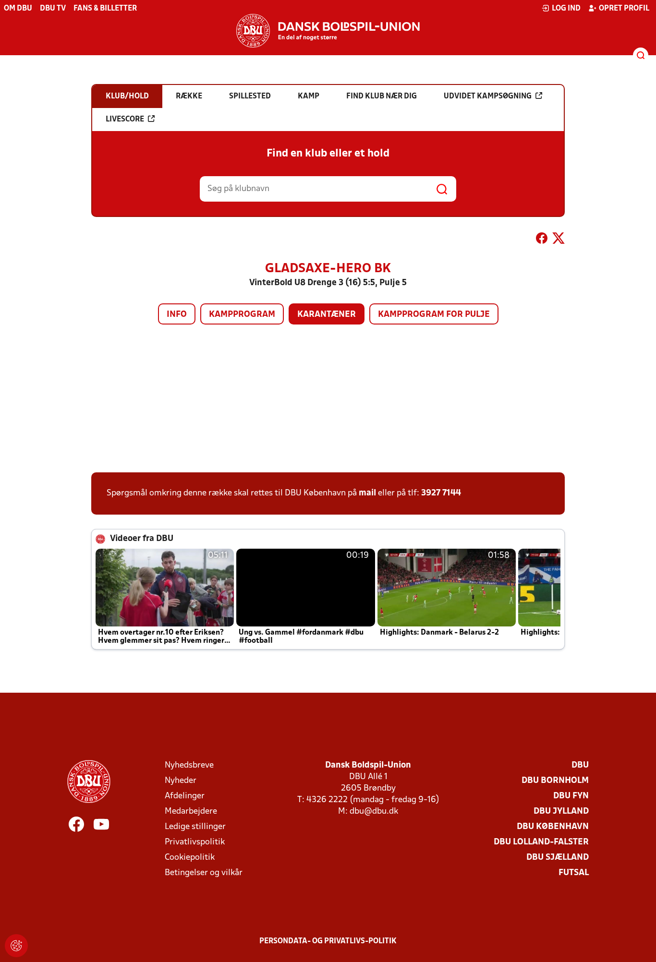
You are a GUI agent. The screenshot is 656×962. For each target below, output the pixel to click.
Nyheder (180, 781)
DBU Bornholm (555, 781)
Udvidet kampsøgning (488, 96)
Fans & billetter (105, 8)
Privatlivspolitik (195, 842)
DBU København (553, 827)
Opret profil (624, 8)
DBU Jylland (561, 811)
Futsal (574, 873)
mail (367, 493)
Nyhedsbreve (189, 765)
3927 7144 (441, 493)
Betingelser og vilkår (204, 873)
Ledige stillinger (195, 827)
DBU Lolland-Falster (541, 842)
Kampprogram (242, 315)
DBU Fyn (571, 796)
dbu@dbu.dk (374, 811)
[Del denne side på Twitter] (558, 240)
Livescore (125, 119)
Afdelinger (185, 796)
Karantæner (326, 315)
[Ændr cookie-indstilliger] (16, 945)
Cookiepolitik (190, 858)
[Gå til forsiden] (328, 31)
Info (177, 315)
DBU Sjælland (557, 858)
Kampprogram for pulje (434, 315)
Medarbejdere (191, 811)
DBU (580, 765)
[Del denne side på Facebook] (541, 240)
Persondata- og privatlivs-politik (328, 941)
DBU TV (53, 8)
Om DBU (18, 8)
